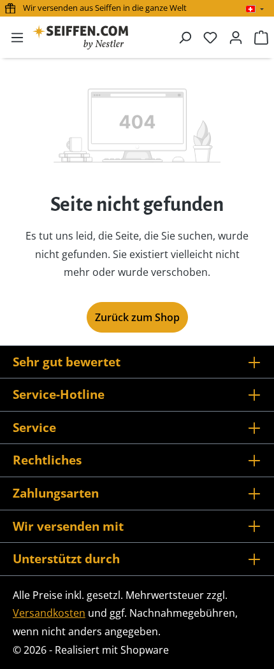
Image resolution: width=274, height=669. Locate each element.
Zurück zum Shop (137, 317)
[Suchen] (185, 37)
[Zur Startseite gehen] (80, 37)
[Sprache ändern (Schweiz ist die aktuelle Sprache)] (254, 9)
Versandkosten (49, 613)
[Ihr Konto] (236, 37)
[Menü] (17, 37)
